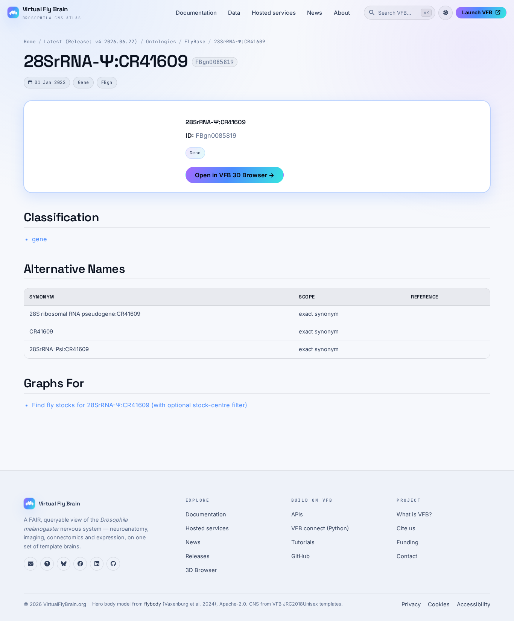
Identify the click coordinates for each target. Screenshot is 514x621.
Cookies (439, 604)
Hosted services (274, 12)
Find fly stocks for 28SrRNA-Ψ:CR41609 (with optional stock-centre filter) (139, 405)
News (314, 12)
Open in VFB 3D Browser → (234, 175)
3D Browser (201, 570)
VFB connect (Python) (320, 528)
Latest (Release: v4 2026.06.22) (90, 41)
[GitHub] (113, 564)
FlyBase (194, 41)
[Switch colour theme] (445, 13)
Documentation (196, 12)
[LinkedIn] (96, 564)
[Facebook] (80, 564)
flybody (152, 604)
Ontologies (161, 41)
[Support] (30, 564)
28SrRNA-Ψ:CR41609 (239, 41)
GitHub (300, 556)
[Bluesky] (63, 564)
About (342, 12)
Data (234, 12)
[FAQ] (47, 564)
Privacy (411, 604)
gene (39, 239)
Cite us (406, 528)
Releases (198, 556)
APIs (297, 514)
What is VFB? (414, 514)
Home (30, 41)
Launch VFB (477, 12)
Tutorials (303, 542)
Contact (407, 556)
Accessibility (473, 604)
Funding (407, 542)
